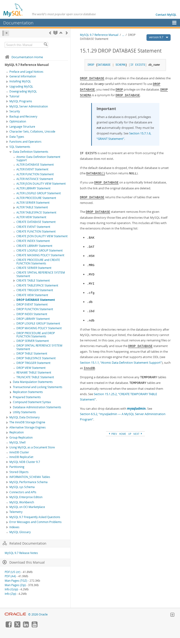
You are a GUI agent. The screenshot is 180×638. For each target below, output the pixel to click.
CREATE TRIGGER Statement (34, 290)
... (123, 35)
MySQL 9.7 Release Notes (21, 553)
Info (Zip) (10, 594)
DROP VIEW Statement (30, 368)
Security (14, 111)
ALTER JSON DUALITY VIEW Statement (41, 184)
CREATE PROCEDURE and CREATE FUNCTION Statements (38, 261)
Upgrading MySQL (21, 86)
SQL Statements (19, 147)
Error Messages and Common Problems (35, 522)
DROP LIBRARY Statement (33, 319)
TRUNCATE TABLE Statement (35, 377)
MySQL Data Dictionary (24, 417)
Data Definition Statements (30, 152)
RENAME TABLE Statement (33, 372)
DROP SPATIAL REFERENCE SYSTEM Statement (39, 347)
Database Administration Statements (37, 407)
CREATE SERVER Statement (33, 268)
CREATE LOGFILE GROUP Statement (39, 250)
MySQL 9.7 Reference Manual (99, 35)
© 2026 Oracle (38, 614)
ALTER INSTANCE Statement (34, 179)
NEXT (136, 434)
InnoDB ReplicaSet (21, 457)
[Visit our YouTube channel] (34, 626)
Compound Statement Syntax (32, 402)
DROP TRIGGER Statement (33, 363)
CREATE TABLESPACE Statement (37, 285)
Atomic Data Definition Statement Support (38, 158)
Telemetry (15, 512)
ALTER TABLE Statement (32, 207)
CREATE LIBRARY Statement (34, 246)
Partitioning (16, 467)
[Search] (45, 44)
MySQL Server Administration (28, 106)
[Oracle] (15, 614)
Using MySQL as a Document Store (32, 447)
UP (129, 434)
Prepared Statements (27, 397)
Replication (16, 432)
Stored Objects (19, 472)
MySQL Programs (20, 101)
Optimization (17, 121)
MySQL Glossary (20, 532)
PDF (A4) (10, 576)
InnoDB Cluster (19, 452)
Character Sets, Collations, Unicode (32, 132)
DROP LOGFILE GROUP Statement (38, 323)
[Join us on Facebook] (8, 626)
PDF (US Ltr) (12, 572)
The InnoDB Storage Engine (27, 422)
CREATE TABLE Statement (33, 281)
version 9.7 (156, 37)
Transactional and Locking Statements (37, 387)
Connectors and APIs (22, 492)
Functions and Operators (25, 142)
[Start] (55, 33)
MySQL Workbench (21, 502)
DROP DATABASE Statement (35, 300)
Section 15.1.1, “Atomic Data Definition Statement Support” (121, 362)
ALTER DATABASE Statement (35, 165)
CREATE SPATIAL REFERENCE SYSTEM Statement (40, 274)
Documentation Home (27, 57)
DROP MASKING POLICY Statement (39, 328)
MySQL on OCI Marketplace (27, 507)
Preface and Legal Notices (26, 72)
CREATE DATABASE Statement (36, 222)
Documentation (18, 23)
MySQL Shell (17, 442)
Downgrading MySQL (23, 91)
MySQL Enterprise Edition (25, 497)
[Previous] (50, 33)
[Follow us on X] (17, 626)
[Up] (60, 33)
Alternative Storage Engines (27, 427)
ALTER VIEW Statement (31, 217)
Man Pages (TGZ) (16, 580)
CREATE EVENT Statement (33, 227)
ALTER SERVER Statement (32, 203)
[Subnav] (7, 77)
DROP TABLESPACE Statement (36, 358)
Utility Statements (24, 412)
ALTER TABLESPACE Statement (36, 212)
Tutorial (14, 96)
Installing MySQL (20, 81)
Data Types (16, 137)
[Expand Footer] (172, 615)
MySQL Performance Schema (28, 482)
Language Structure (22, 127)
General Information (22, 76)
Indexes (14, 527)
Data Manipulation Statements (33, 382)
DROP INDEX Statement (31, 314)
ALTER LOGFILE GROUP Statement (38, 193)
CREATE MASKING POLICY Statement (40, 255)
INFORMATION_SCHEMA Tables (29, 477)
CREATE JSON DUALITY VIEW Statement (42, 236)
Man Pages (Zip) (15, 585)
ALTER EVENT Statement (32, 169)
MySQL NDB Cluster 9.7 (24, 462)
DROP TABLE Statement (31, 353)
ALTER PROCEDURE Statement (36, 198)
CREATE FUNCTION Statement (36, 231)
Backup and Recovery (23, 116)
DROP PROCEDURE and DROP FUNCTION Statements (35, 335)
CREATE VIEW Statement (32, 295)
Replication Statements (28, 392)
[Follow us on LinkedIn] (26, 626)
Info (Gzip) (11, 589)
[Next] (66, 33)
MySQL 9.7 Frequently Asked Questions (34, 517)
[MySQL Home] (13, 10)
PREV (114, 434)
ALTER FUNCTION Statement (35, 174)
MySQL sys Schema (22, 487)
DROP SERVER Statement (32, 341)
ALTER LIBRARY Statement (33, 188)
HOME (122, 434)
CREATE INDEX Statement (33, 241)
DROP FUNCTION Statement (34, 309)
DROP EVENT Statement (32, 304)
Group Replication (21, 437)
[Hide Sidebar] (5, 33)
